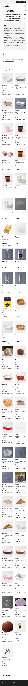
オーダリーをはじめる (21, 1)
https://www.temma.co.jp (9, 61)
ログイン (12, 1)
